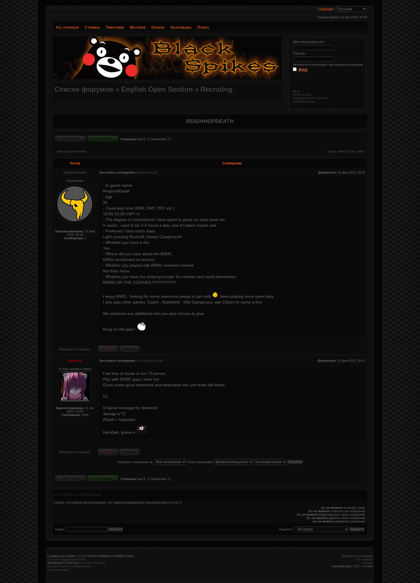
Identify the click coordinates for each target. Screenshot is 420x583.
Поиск (203, 27)
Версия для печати (72, 151)
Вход (296, 91)
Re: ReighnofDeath (150, 360)
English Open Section (157, 89)
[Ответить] (103, 138)
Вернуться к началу (74, 349)
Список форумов (84, 89)
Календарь (181, 27)
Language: (325, 9)
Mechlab (138, 27)
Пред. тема (335, 151)
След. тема (355, 151)
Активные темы (304, 101)
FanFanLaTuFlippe (92, 562)
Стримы (92, 27)
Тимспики (115, 27)
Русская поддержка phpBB (66, 559)
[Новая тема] (70, 138)
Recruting (217, 89)
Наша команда (58, 569)
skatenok (75, 360)
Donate (158, 27)
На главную (67, 27)
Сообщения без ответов (310, 98)
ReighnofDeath (74, 172)
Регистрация (302, 94)
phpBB (80, 556)
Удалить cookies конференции (69, 566)
